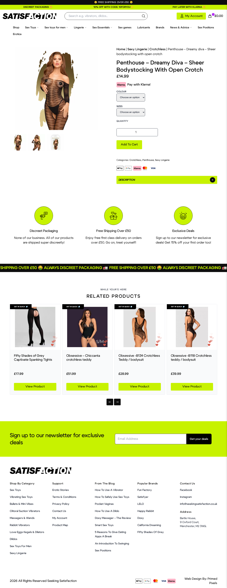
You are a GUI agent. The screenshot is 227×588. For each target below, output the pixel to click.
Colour (121, 92)
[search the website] (143, 16)
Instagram (186, 497)
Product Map (60, 525)
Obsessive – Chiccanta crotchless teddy (83, 357)
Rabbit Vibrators (20, 525)
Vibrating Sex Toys (21, 497)
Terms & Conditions (64, 497)
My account (59, 518)
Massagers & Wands (22, 518)
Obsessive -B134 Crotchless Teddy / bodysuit (139, 357)
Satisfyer (142, 497)
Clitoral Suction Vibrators (25, 511)
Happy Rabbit (145, 511)
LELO (140, 504)
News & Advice (179, 27)
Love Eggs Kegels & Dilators (27, 532)
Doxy (140, 518)
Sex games (124, 27)
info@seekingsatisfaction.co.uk (198, 504)
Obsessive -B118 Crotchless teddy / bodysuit (191, 357)
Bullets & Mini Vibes (21, 504)
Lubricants (143, 27)
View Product (35, 386)
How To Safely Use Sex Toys (112, 497)
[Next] (117, 402)
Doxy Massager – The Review (113, 518)
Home (120, 49)
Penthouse (148, 160)
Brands (160, 27)
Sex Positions (206, 27)
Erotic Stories (60, 490)
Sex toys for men (55, 27)
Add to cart (129, 144)
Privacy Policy (60, 504)
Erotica (17, 34)
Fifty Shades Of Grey (150, 532)
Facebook (186, 490)
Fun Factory (144, 490)
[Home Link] (30, 16)
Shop (16, 27)
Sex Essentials (101, 27)
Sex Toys (30, 27)
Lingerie (79, 27)
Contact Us (59, 511)
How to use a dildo (107, 511)
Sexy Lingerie (137, 49)
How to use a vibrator (109, 490)
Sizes (119, 106)
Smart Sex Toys (104, 525)
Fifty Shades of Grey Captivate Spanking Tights (33, 357)
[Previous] (110, 402)
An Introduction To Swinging (112, 543)
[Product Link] (35, 327)
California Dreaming (149, 525)
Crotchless (157, 49)
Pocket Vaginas (104, 504)
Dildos (13, 539)
